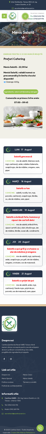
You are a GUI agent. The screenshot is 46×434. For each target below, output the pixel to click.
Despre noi (6, 375)
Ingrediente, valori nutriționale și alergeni (21, 92)
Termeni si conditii (29, 382)
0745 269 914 (36, 19)
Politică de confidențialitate (12, 386)
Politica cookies (7, 382)
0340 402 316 (37, 16)
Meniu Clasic (27, 375)
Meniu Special (7, 378)
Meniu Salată (27, 378)
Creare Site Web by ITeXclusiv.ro (23, 432)
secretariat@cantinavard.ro (24, 8)
